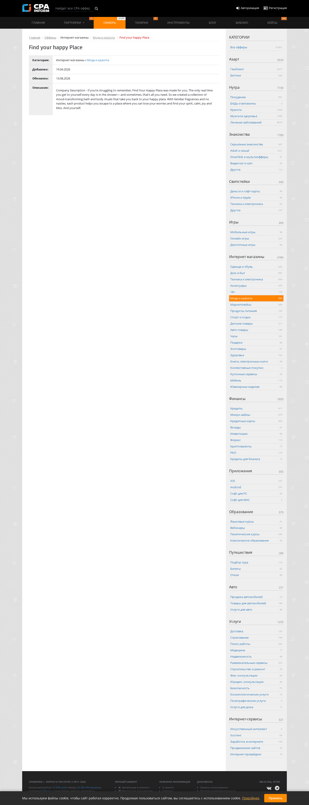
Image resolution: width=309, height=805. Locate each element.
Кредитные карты (256, 421)
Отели (256, 575)
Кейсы (276, 21)
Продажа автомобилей (256, 597)
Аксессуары (256, 285)
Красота (256, 110)
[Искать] (96, 8)
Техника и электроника (256, 204)
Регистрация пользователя (137, 790)
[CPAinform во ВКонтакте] (269, 788)
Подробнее (250, 798)
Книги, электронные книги (256, 361)
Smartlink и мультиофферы (256, 157)
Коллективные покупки (256, 367)
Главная (38, 23)
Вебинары (256, 528)
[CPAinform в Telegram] (277, 788)
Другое (256, 169)
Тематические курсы (256, 534)
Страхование (256, 637)
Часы (256, 336)
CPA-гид (46, 790)
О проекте (168, 787)
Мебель (256, 380)
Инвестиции (256, 434)
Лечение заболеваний (256, 122)
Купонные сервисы (256, 374)
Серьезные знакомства (256, 144)
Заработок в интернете (256, 741)
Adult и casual (256, 150)
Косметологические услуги (256, 694)
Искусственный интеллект (256, 729)
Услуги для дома (256, 707)
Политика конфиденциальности (217, 790)
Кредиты (256, 408)
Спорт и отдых (256, 317)
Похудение (256, 97)
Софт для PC (256, 493)
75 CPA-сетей (59, 787)
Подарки (256, 342)
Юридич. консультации (256, 682)
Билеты (256, 568)
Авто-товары (256, 330)
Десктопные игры (256, 244)
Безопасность (256, 688)
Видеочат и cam (256, 163)
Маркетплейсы (256, 304)
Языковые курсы (256, 521)
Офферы (113, 21)
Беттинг (256, 75)
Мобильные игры (256, 232)
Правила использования (214, 787)
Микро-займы (256, 415)
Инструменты (178, 23)
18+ (256, 292)
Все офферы (256, 47)
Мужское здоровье (256, 116)
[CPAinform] (35, 8)
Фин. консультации (256, 675)
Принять (275, 798)
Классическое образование (256, 540)
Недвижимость (256, 656)
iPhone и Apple (256, 197)
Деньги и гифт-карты (256, 191)
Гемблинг (256, 69)
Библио (242, 23)
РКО (256, 453)
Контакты (167, 790)
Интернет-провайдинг (256, 754)
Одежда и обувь (256, 266)
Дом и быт (256, 273)
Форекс (256, 440)
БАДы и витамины (256, 103)
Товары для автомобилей (256, 603)
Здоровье (256, 355)
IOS (256, 481)
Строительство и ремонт (256, 669)
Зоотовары (256, 349)
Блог (212, 23)
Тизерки (146, 21)
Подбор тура (256, 562)
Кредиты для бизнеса (256, 459)
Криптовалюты (256, 446)
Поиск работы (256, 644)
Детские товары (256, 323)
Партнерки (78, 21)
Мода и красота (104, 37)
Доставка (256, 631)
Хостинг (256, 735)
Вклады (256, 427)
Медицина (256, 650)
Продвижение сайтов (256, 748)
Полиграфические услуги (256, 701)
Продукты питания (256, 311)
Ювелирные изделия (256, 386)
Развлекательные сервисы (256, 663)
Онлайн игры (256, 238)
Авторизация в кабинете (136, 787)
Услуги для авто (256, 609)
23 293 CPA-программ (89, 787)
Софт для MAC (256, 500)
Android (256, 487)
